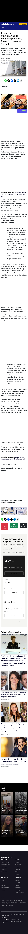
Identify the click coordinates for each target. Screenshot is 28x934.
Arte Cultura (17, 904)
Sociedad (3, 904)
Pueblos (3, 902)
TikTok (16, 872)
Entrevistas (18, 887)
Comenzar (14, 592)
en (13, 924)
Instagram (18, 864)
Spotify (17, 874)
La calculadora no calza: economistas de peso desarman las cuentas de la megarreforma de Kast (14, 695)
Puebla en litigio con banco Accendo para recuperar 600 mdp (13, 194)
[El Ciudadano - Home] (7, 24)
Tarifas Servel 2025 (15, 919)
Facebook (18, 862)
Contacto (3, 869)
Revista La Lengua (20, 892)
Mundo (3, 890)
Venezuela (4, 885)
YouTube (23, 526)
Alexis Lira (5, 86)
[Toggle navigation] (3, 26)
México (3, 58)
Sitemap (13, 921)
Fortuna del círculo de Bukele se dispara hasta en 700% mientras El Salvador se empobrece (13, 761)
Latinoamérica (5, 887)
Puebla (8, 58)
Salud (12, 902)
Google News (4, 527)
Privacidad (4, 872)
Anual (21, 552)
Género (17, 902)
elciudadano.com (9, 503)
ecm (20, 60)
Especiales (23, 902)
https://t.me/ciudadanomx (13, 501)
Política (3, 900)
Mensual (15, 552)
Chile (2, 880)
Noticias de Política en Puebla (9, 60)
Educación (10, 904)
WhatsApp (14, 526)
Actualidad (18, 883)
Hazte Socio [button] (23, 24)
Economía (19, 900)
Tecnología (4, 905)
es (11, 924)
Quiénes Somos (5, 862)
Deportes (10, 905)
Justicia (8, 902)
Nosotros (13, 914)
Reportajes (18, 890)
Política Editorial (5, 864)
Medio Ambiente (10, 900)
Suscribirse (14, 573)
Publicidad (4, 867)
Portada (17, 880)
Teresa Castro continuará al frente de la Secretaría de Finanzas (13, 459)
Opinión (17, 885)
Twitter (17, 867)
